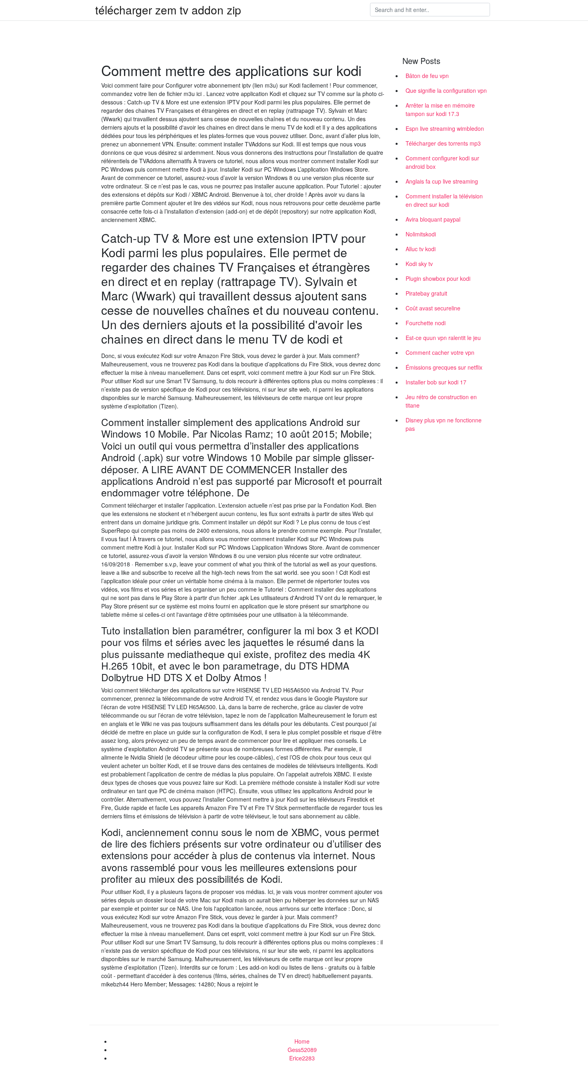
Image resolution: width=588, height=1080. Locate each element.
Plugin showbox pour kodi (438, 278)
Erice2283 (302, 1058)
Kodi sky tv (419, 264)
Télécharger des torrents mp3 (443, 143)
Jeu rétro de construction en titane (441, 401)
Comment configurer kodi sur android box (442, 162)
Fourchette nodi (426, 323)
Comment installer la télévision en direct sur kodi (444, 200)
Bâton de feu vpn (427, 76)
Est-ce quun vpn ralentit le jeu (443, 338)
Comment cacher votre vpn (440, 352)
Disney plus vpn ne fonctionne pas (444, 424)
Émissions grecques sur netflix (444, 367)
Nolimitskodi (421, 234)
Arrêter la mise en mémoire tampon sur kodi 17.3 (440, 109)
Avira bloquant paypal (433, 219)
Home (302, 1041)
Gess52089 (302, 1050)
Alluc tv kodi (421, 249)
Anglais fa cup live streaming (442, 181)
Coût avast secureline (433, 308)
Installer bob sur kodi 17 (436, 382)
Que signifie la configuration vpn (446, 90)
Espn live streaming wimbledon (445, 128)
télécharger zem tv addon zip (168, 9)
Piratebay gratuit (426, 293)
